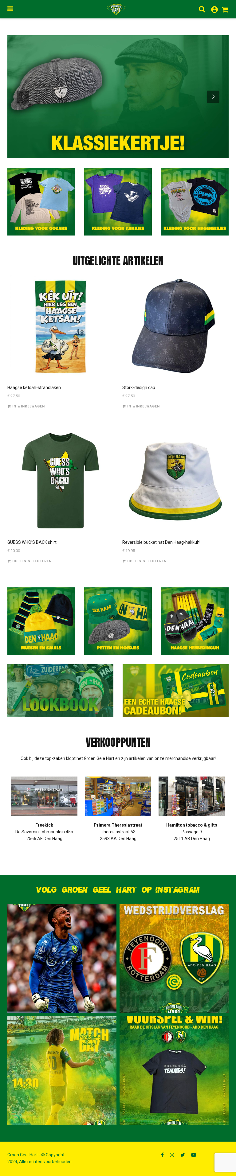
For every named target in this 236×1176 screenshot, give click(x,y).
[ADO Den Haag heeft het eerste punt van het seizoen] (174, 958)
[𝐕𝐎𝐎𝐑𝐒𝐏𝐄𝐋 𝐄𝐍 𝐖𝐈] (174, 1070)
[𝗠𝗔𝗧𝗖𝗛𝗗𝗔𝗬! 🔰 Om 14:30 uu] (61, 1070)
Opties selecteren (32, 561)
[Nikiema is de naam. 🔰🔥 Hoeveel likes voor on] (61, 958)
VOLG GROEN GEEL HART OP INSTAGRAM (118, 890)
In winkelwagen (28, 406)
